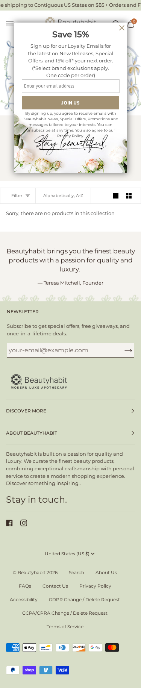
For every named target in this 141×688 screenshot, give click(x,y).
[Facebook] (9, 523)
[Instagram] (23, 523)
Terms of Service (65, 626)
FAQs (25, 586)
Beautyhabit (31, 572)
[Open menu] (13, 24)
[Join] (122, 350)
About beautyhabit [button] (31, 433)
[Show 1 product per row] (115, 195)
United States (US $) (67, 553)
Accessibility (24, 599)
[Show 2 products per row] (128, 195)
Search (76, 572)
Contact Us (55, 586)
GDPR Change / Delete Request (84, 599)
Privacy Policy (95, 586)
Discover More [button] (26, 411)
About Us (106, 572)
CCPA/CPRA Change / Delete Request (65, 613)
